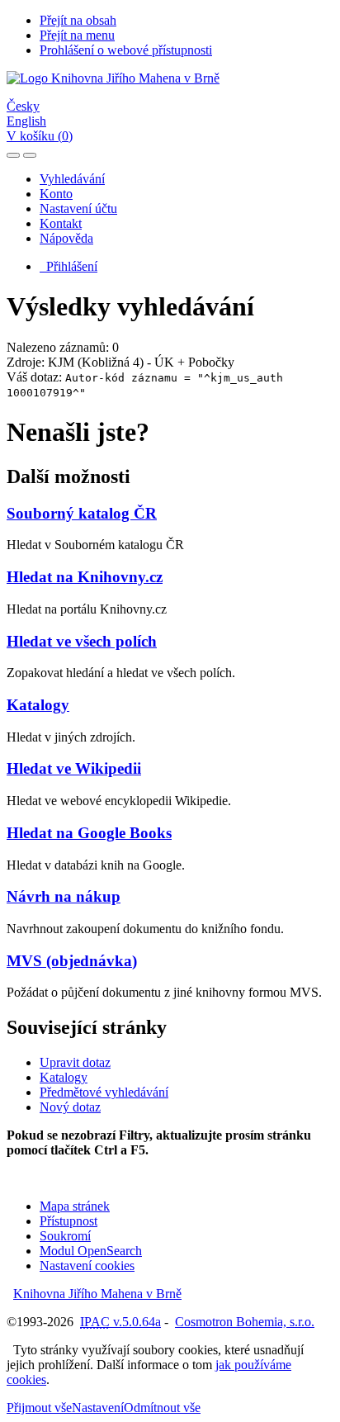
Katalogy (38, 704)
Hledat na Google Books (89, 832)
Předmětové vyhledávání (104, 1092)
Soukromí (65, 1236)
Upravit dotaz (75, 1062)
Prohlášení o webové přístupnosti (126, 50)
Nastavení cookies (87, 1265)
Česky (23, 106)
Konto (56, 194)
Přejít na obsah (78, 20)
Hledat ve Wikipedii (74, 768)
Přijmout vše (39, 1408)
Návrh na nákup (63, 896)
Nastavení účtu (78, 208)
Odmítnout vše (162, 1408)
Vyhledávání (72, 179)
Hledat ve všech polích (82, 641)
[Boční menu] (13, 155)
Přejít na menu (77, 35)
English (26, 121)
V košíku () (40, 136)
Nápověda (66, 238)
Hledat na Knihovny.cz (85, 576)
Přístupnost (68, 1221)
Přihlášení (68, 266)
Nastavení (98, 1408)
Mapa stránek (75, 1206)
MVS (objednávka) (72, 960)
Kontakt (61, 223)
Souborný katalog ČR (82, 513)
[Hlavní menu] (29, 155)
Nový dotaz (70, 1107)
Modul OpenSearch (91, 1251)
